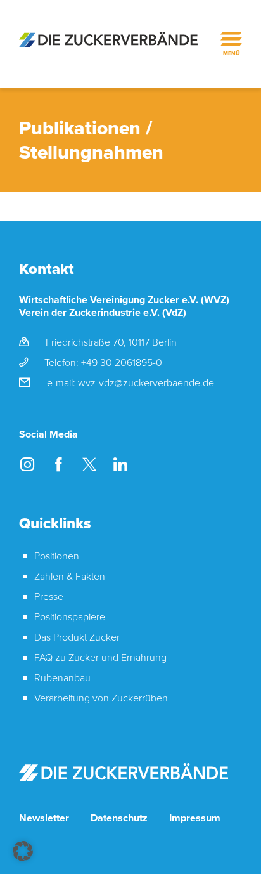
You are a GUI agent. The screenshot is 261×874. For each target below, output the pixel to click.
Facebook (58, 464)
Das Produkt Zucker (77, 637)
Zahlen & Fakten (69, 576)
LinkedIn (120, 464)
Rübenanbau (62, 677)
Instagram (27, 464)
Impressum (194, 818)
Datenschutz (119, 818)
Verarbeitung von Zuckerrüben (101, 698)
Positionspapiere (69, 616)
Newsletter (44, 818)
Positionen (56, 556)
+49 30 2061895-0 (121, 362)
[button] (23, 851)
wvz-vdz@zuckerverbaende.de (146, 382)
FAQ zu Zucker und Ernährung (100, 657)
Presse (48, 596)
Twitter (89, 464)
